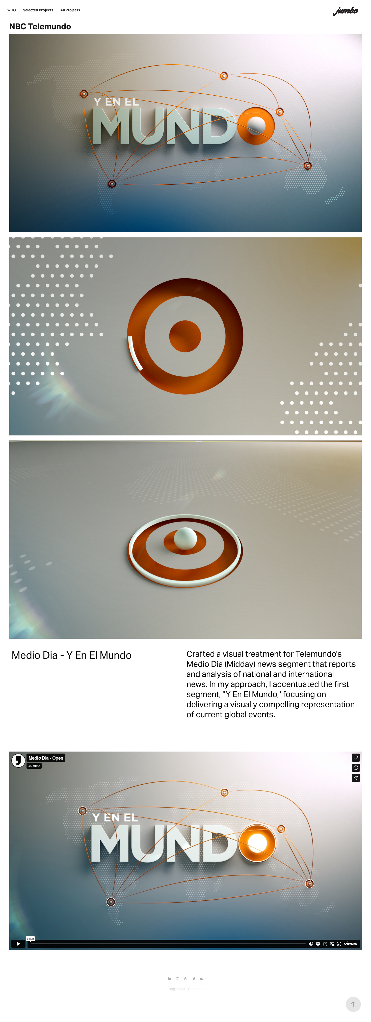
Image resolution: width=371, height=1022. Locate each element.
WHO (11, 10)
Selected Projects (38, 10)
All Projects (70, 10)
